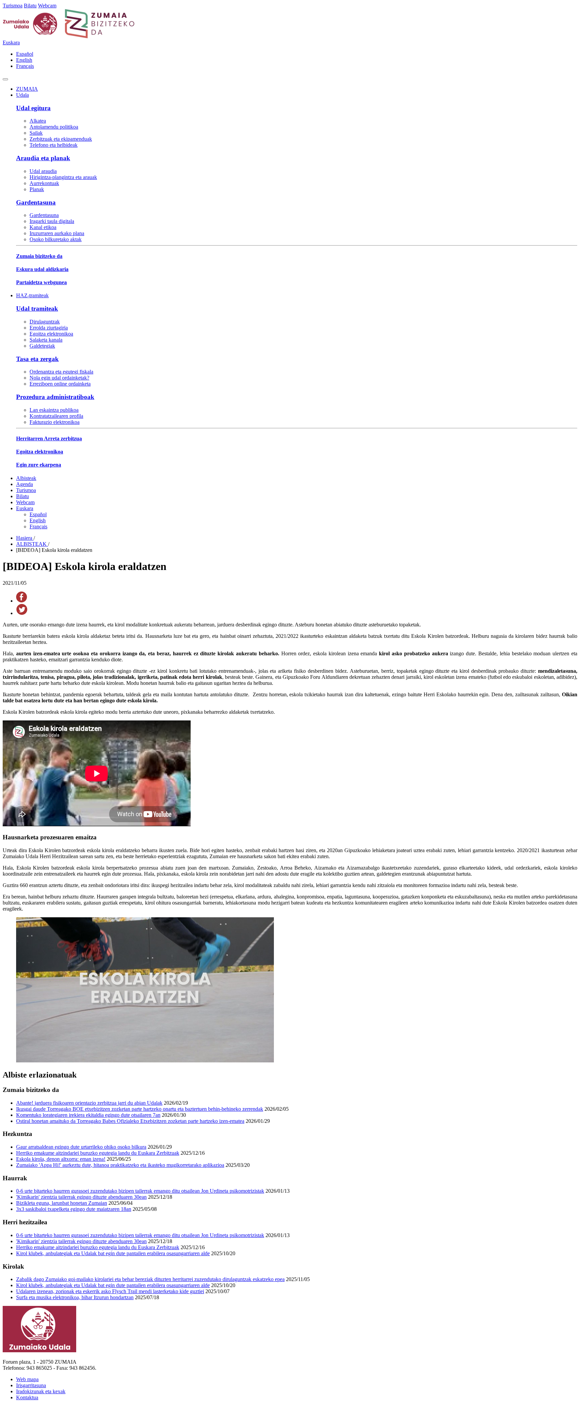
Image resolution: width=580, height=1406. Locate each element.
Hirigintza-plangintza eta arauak (63, 177)
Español (24, 54)
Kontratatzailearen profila (56, 416)
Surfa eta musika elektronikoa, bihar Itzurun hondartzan (75, 1297)
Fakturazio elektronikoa (55, 422)
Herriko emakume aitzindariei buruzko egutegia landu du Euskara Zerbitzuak (97, 1153)
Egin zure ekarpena (38, 465)
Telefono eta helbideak (54, 145)
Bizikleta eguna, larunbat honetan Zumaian (61, 1203)
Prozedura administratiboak (55, 396)
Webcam (47, 5)
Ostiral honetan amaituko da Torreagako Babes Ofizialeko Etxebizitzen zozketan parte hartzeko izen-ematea (130, 1121)
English (24, 60)
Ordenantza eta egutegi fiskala (61, 372)
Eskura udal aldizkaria (42, 269)
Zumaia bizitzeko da (39, 256)
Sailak (36, 133)
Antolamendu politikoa (54, 127)
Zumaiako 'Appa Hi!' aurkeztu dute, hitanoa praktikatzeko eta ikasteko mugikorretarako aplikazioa (120, 1165)
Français (25, 66)
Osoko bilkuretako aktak (56, 239)
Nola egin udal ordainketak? (59, 378)
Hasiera (25, 538)
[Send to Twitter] (22, 613)
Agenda (24, 484)
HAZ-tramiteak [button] (32, 295)
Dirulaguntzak (45, 321)
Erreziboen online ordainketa (60, 384)
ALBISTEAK (32, 544)
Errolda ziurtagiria (49, 328)
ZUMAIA (27, 89)
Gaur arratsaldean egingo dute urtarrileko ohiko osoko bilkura (81, 1147)
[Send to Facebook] (21, 601)
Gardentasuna (36, 202)
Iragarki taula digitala (52, 221)
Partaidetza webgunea (41, 282)
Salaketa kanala (46, 340)
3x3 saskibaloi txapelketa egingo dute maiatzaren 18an (73, 1209)
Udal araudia (43, 171)
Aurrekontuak (44, 183)
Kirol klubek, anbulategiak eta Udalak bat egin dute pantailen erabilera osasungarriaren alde (113, 1253)
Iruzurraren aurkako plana (57, 233)
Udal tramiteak (37, 308)
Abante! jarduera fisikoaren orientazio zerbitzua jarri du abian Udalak (89, 1103)
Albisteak (26, 478)
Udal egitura (33, 108)
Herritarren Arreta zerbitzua (49, 438)
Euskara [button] (11, 42)
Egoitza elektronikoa (51, 334)
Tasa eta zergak (37, 358)
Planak (37, 189)
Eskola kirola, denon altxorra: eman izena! (60, 1159)
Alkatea (38, 121)
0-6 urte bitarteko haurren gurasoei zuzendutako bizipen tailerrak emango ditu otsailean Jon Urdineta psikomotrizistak (140, 1191)
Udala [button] (22, 95)
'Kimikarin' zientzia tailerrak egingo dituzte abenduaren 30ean (81, 1197)
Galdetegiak (42, 346)
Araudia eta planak (43, 158)
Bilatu (30, 5)
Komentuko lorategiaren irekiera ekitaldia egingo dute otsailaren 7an (88, 1115)
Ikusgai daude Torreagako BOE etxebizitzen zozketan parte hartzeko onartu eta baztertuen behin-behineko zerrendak (139, 1109)
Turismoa (12, 5)
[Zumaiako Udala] (69, 36)
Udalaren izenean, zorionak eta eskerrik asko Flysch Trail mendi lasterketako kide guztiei (110, 1291)
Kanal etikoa (43, 227)
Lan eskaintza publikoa (54, 410)
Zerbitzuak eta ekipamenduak (61, 139)
